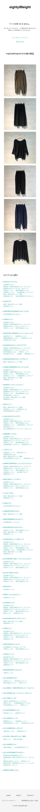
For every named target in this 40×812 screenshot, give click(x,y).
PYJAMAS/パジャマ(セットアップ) (14, 647)
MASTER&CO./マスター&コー (13, 527)
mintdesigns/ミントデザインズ (13, 539)
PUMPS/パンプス (26, 338)
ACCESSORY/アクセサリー (25, 296)
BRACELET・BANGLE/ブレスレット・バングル (18, 763)
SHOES (19, 354)
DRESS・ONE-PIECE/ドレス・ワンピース (17, 286)
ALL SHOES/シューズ (10, 718)
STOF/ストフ (7, 628)
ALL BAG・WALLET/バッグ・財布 (14, 397)
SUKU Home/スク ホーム (11, 644)
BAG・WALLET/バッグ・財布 (12, 294)
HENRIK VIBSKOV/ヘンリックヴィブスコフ (17, 463)
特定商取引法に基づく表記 (30, 800)
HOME (8, 795)
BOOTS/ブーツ (8, 336)
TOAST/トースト (8, 654)
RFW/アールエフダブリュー (12, 594)
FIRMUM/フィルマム (10, 434)
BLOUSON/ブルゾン (9, 683)
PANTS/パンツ (8, 713)
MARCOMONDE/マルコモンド (13, 519)
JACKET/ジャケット (20, 681)
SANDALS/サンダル (9, 340)
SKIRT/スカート (20, 713)
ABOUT (18, 795)
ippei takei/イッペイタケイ (12, 479)
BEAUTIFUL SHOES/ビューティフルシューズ (18, 333)
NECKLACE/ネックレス (11, 761)
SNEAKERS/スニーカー (11, 338)
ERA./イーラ (7, 404)
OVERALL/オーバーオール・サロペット (16, 288)
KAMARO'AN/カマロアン (11, 511)
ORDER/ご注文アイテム (11, 770)
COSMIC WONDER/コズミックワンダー (16, 367)
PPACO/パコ (7, 586)
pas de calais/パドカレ (11, 572)
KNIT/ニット (24, 705)
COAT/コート (7, 681)
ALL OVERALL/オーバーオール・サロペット (17, 429)
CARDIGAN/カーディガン (22, 703)
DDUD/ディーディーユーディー (13, 385)
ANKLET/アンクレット (10, 765)
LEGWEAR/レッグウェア (25, 292)
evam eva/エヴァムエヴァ (11, 416)
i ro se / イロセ (8, 493)
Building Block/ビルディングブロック (15, 359)
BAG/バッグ (7, 613)
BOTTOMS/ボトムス (22, 290)
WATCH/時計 (7, 747)
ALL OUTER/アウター (10, 678)
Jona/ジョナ (7, 503)
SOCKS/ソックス (8, 731)
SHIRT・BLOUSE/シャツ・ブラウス (15, 701)
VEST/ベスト (23, 683)
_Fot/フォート (7, 449)
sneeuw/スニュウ (9, 602)
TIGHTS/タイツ (22, 731)
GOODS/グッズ (8, 296)
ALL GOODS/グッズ (9, 744)
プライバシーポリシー (9, 800)
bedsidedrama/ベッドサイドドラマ (14, 345)
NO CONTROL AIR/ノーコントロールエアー (17, 559)
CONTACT (30, 795)
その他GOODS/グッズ (21, 747)
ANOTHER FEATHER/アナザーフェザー (16, 311)
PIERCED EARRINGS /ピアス (13, 755)
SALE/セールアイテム (10, 282)
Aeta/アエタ (7, 301)
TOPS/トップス (8, 290)
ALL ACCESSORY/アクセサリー (14, 752)
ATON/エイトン (8, 319)
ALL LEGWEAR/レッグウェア (13, 728)
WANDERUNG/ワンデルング (12, 670)
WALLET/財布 (18, 739)
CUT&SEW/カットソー (10, 705)
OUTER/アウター (8, 284)
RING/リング (25, 761)
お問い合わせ (20, 41)
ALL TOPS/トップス (9, 698)
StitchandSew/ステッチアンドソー (14, 618)
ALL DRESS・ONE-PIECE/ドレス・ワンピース (18, 688)
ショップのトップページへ (20, 37)
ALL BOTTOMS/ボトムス (11, 710)
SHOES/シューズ (8, 292)
